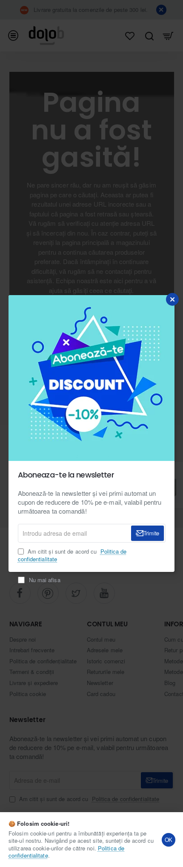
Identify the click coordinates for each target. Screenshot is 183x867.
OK (169, 840)
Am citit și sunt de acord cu (72, 555)
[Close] (172, 299)
